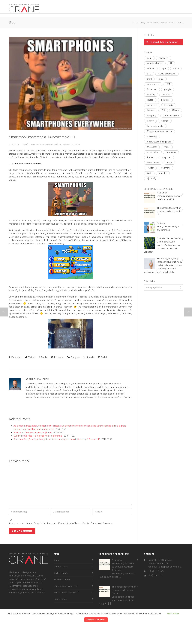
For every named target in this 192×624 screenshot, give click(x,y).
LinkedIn (90, 357)
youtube (162, 173)
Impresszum (60, 599)
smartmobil (68, 144)
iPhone (175, 110)
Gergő (25, 144)
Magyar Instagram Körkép (159, 131)
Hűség (150, 100)
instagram (152, 105)
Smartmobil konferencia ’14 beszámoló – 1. (42, 137)
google (167, 89)
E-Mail (103, 357)
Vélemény (165, 168)
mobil (167, 147)
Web (149, 173)
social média (153, 162)
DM (168, 84)
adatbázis (163, 58)
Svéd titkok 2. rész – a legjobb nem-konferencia (38, 435)
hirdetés (166, 94)
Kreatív (150, 121)
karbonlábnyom (171, 115)
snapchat (166, 157)
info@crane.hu (155, 575)
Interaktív (168, 105)
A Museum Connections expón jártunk (33, 432)
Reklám (150, 157)
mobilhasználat (53, 144)
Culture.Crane (61, 573)
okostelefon (153, 152)
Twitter (31, 357)
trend (78, 144)
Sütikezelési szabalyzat (66, 586)
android (150, 68)
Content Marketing (167, 74)
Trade (169, 162)
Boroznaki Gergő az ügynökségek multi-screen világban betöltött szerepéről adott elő (57, 439)
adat (149, 58)
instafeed (165, 100)
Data (161, 79)
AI (171, 63)
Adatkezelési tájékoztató (66, 592)
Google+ (75, 357)
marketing (152, 136)
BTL (149, 74)
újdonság (151, 178)
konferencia (37, 144)
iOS (163, 110)
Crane (57, 560)
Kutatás (164, 121)
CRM (149, 79)
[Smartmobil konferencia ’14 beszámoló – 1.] (70, 83)
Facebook (16, 357)
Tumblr (44, 357)
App (164, 68)
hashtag (151, 94)
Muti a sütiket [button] (173, 614)
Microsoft (152, 147)
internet (150, 110)
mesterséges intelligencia (159, 142)
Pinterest (58, 357)
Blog (143, 22)
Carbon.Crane (61, 566)
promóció (171, 152)
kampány (151, 115)
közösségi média (155, 126)
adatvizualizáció (154, 63)
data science (153, 84)
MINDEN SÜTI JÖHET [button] (96, 619)
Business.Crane (62, 579)
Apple (175, 68)
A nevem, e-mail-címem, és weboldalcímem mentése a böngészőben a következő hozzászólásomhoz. (61, 523)
